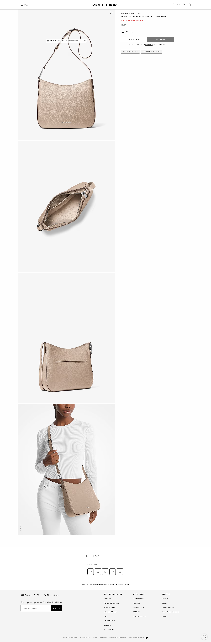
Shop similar (134, 40)
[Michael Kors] (105, 4)
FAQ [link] (105, 616)
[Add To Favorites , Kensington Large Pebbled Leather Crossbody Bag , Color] (111, 12)
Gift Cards (107, 625)
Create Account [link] (138, 599)
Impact (164, 616)
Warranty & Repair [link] (110, 612)
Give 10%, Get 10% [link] (139, 616)
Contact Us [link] (108, 599)
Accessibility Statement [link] (117, 637)
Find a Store (53, 595)
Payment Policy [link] (109, 621)
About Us (165, 599)
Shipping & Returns (151, 52)
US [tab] (132, 32)
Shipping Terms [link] (109, 607)
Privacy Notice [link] (85, 637)
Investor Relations (168, 607)
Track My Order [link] (138, 607)
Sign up (56, 608)
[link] (136, 612)
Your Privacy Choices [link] (136, 637)
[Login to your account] (184, 5)
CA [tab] (127, 32)
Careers (164, 603)
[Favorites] (178, 5)
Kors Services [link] (109, 629)
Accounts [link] (136, 603)
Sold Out (160, 40)
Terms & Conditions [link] (100, 637)
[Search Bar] (173, 5)
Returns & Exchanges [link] (111, 603)
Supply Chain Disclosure (170, 612)
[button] (204, 637)
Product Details (130, 52)
